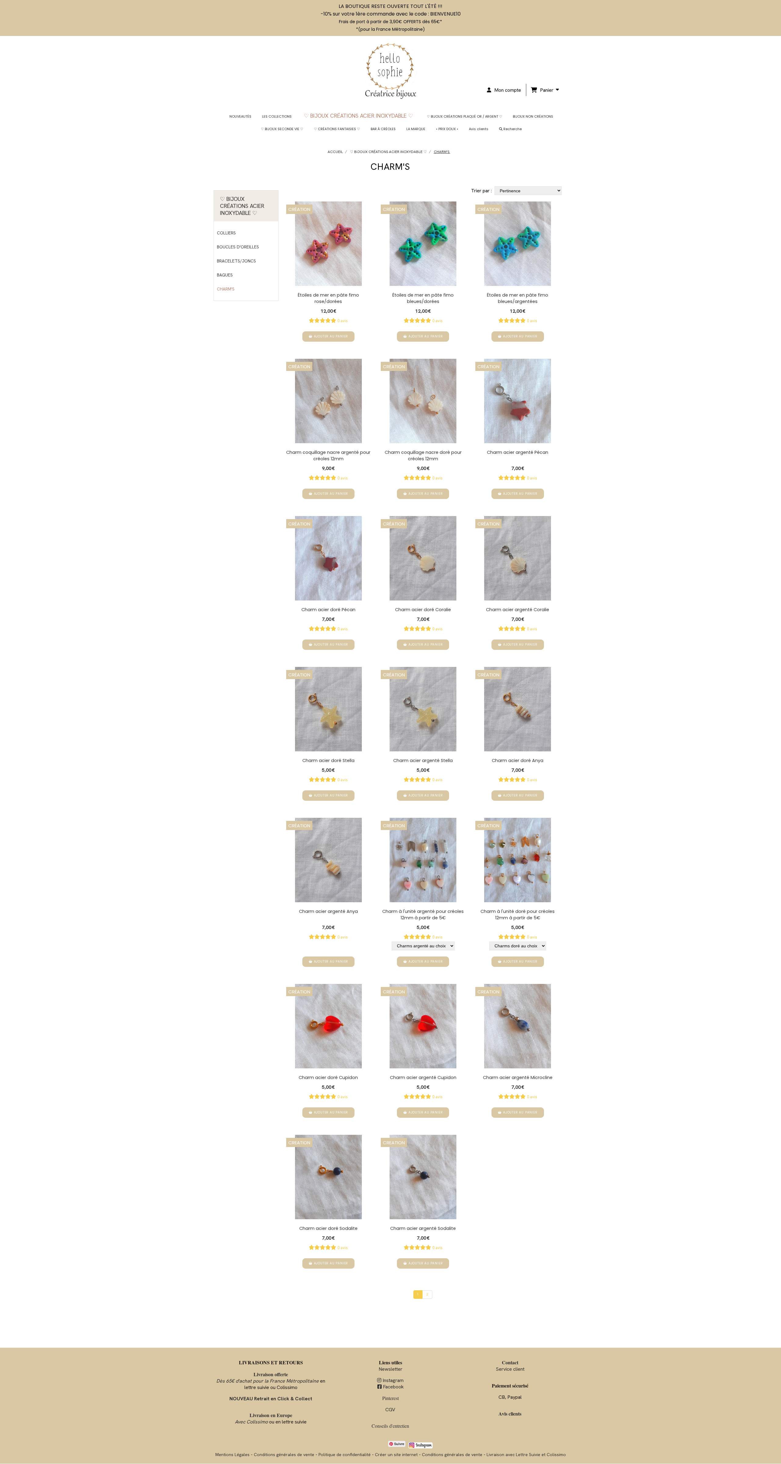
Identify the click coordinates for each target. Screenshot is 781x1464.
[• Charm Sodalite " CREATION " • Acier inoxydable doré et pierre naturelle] (328, 1177)
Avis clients (509, 1413)
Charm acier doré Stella (328, 760)
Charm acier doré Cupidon (328, 1077)
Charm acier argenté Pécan (517, 452)
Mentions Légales (232, 1454)
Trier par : (481, 190)
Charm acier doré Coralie (423, 610)
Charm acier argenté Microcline (517, 1077)
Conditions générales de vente (284, 1454)
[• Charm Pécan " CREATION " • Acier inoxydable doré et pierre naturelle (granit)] (328, 558)
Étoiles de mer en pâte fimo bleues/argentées (517, 298)
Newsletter (390, 1369)
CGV (390, 1409)
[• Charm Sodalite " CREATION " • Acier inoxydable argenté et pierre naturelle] (423, 1177)
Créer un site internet (396, 1454)
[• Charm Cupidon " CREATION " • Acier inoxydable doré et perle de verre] (328, 1026)
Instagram (390, 1380)
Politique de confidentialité (345, 1454)
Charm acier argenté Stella (423, 760)
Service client (510, 1365)
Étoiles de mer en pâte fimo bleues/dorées (423, 298)
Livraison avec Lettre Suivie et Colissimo (526, 1454)
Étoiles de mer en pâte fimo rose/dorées (328, 298)
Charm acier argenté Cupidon (423, 1077)
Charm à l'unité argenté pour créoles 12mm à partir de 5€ (423, 914)
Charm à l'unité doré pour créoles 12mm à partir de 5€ (517, 914)
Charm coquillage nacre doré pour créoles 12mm (423, 455)
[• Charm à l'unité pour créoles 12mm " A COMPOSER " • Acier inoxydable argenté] (423, 860)
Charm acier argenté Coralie (517, 610)
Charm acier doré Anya (517, 760)
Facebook (390, 1387)
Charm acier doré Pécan (328, 610)
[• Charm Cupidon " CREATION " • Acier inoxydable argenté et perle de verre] (423, 1026)
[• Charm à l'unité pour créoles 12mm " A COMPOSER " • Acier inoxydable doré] (517, 860)
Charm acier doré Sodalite (328, 1228)
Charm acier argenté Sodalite (423, 1228)
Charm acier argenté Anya (328, 911)
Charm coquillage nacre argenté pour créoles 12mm (328, 455)
